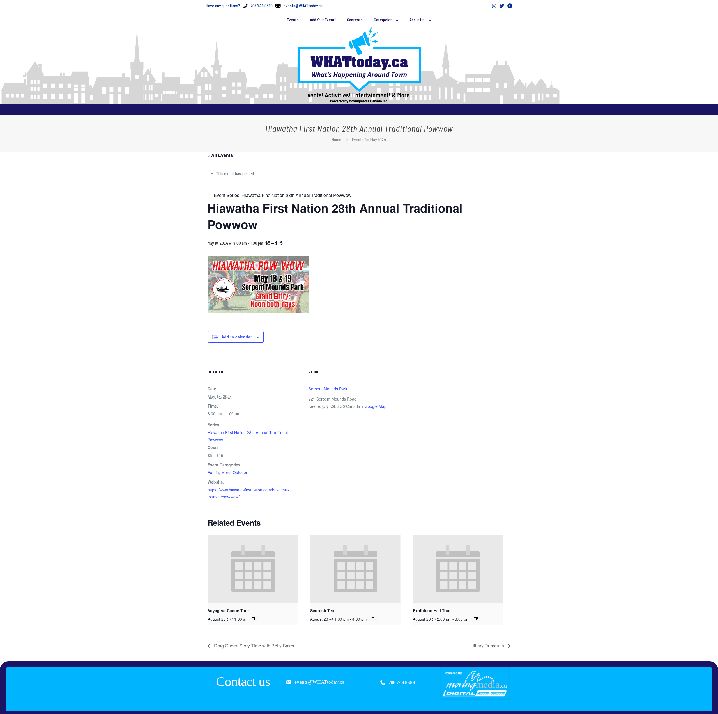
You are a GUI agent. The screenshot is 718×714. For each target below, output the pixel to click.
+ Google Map (373, 406)
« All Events (220, 155)
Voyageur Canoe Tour (228, 610)
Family (213, 472)
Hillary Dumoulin (488, 645)
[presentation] (253, 569)
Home (336, 139)
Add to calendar (236, 337)
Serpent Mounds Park (328, 389)
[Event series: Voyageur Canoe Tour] (254, 618)
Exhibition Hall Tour (432, 610)
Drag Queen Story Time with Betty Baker (253, 645)
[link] (475, 683)
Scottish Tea (322, 610)
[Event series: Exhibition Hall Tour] (476, 618)
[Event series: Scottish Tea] (373, 618)
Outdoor (240, 472)
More (226, 472)
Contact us (243, 681)
